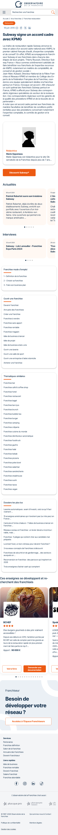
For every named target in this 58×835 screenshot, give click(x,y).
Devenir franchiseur (11, 755)
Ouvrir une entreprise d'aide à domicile (20, 358)
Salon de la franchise (12, 749)
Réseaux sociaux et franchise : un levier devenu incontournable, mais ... (28, 531)
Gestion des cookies (8, 829)
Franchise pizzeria (11, 458)
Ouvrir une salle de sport (14, 354)
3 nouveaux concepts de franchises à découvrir (23, 548)
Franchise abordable (11, 777)
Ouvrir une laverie (11, 349)
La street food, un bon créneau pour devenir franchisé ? (27, 544)
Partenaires (8, 742)
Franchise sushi (10, 480)
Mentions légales (36, 823)
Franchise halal (10, 449)
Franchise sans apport (13, 323)
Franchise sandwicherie (13, 471)
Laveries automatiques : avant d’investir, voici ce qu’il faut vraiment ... (27, 510)
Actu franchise (16, 19)
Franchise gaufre (11, 445)
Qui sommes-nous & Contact (40, 814)
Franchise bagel (10, 400)
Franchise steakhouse (13, 476)
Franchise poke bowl (12, 462)
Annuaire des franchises (14, 310)
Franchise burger (11, 418)
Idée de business (10, 764)
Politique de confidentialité (10, 823)
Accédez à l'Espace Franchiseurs (28, 721)
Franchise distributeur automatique (18, 436)
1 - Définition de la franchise (15, 276)
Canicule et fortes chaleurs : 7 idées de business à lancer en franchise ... (28, 524)
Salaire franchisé (10, 774)
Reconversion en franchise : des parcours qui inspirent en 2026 (28, 560)
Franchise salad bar (12, 467)
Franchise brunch (11, 409)
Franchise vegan (10, 489)
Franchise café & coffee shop (16, 387)
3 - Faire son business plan (15, 285)
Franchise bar (9, 383)
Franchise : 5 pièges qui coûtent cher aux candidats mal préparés (27, 538)
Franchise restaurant (12, 396)
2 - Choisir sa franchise (13, 280)
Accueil (5, 19)
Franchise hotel (10, 392)
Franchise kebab (10, 454)
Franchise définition (11, 745)
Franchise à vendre (12, 318)
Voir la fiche (12, 669)
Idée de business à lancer (14, 336)
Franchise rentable (11, 327)
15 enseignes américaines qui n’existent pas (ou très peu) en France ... (29, 517)
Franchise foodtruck (12, 440)
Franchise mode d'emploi (15, 269)
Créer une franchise (12, 314)
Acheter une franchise (13, 363)
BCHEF (7, 622)
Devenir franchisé (11, 305)
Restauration (9, 23)
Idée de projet (9, 340)
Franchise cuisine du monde (15, 431)
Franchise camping (11, 423)
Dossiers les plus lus (13, 502)
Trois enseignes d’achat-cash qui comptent (22, 566)
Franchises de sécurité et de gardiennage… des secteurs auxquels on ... (27, 554)
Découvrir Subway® (19, 172)
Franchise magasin (11, 332)
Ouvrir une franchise (13, 298)
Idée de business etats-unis (15, 345)
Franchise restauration (32, 19)
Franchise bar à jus (11, 405)
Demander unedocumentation (34, 668)
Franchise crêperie (11, 427)
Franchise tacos (10, 485)
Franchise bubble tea (12, 414)
